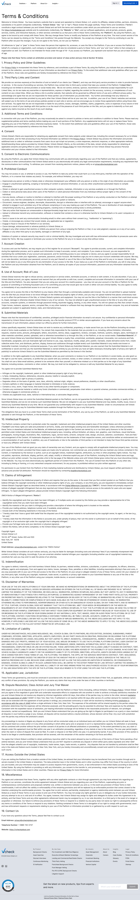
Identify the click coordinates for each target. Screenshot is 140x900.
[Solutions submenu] (26, 3)
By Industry (89, 849)
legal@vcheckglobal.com (81, 471)
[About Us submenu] (47, 3)
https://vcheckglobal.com (15, 30)
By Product (37, 849)
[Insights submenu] (58, 3)
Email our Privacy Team (65, 898)
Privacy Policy (10, 68)
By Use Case (56, 849)
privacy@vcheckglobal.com (106, 164)
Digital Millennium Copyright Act (78, 485)
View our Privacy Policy (51, 898)
